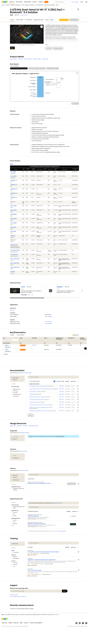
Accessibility (18, 626)
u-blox (12, 260)
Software (25, 425)
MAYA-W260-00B (15, 259)
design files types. (25, 432)
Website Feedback (24, 626)
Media (21, 622)
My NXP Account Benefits (36, 622)
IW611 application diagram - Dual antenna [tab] (37, 68)
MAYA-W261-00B (15, 263)
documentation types (26, 372)
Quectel (12, 273)
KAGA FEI (12, 237)
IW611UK (6, 349)
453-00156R (13, 206)
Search (65, 591)
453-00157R (13, 218)
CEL (11, 182)
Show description (6, 343)
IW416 (23, 287)
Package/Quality (74, 19)
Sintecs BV (31, 517)
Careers (10, 622)
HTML (29, 295)
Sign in (31, 436)
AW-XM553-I (14, 176)
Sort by (67, 381)
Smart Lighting (48, 323)
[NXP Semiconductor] (4, 2)
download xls (75, 335)
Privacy (3, 626)
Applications (45, 59)
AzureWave (13, 173)
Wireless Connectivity (15, 5)
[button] (82, 2)
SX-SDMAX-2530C (15, 250)
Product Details (19, 19)
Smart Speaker (48, 316)
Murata (12, 241)
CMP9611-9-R (14, 184)
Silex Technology (14, 251)
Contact (26, 622)
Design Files (12, 425)
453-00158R (13, 214)
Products (8, 5)
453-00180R (14, 223)
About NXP (4, 622)
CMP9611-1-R (14, 197)
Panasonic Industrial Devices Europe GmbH (15, 247)
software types (24, 470)
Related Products (37, 59)
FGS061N (13, 271)
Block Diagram (13, 59)
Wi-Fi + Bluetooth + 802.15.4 (28, 5)
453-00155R (13, 210)
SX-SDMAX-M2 (14, 254)
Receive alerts (23, 15)
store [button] (46, 1)
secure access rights (60, 436)
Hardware (19, 425)
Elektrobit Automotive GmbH (35, 525)
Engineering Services (33, 425)
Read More (56, 614)
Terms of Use (7, 626)
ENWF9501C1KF (14, 245)
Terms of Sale (13, 626)
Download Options (71, 483)
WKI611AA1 (13, 236)
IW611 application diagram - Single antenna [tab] (19, 68)
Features (20, 59)
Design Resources (38, 19)
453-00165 (13, 231)
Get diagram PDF (75, 103)
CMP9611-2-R (14, 180)
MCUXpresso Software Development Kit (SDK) (39, 483)
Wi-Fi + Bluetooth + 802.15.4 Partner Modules (45, 5)
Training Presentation (44, 553)
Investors (16, 622)
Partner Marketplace (61, 531)
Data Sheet (7, 347)
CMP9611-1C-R (14, 193)
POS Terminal (48, 321)
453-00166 (13, 227)
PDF (32, 295)
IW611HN (7, 345)
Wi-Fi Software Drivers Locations (17, 596)
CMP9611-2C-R (14, 189)
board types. (24, 451)
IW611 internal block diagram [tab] (52, 68)
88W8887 (60, 287)
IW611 (11, 164)
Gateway (12, 310)
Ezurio (12, 207)
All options (23, 345)
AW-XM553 (13, 172)
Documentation (28, 19)
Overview (12, 19)
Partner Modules (28, 59)
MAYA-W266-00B (15, 267)
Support (52, 19)
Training (47, 19)
